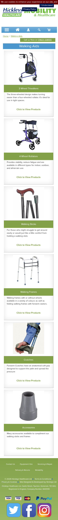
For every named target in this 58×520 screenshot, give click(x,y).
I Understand (47, 5)
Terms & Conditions (43, 479)
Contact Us (10, 464)
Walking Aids (16, 36)
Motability (39, 470)
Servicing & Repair (45, 464)
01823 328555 (45, 40)
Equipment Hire (26, 464)
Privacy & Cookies (9, 482)
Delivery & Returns (22, 470)
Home (5, 36)
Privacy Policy (29, 9)
